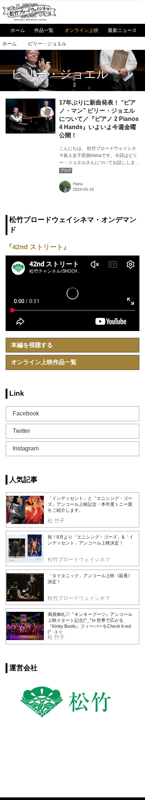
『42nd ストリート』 (38, 247)
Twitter (21, 431)
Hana (78, 183)
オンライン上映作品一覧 (44, 362)
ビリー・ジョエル (60, 74)
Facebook (26, 413)
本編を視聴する (32, 345)
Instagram (26, 448)
